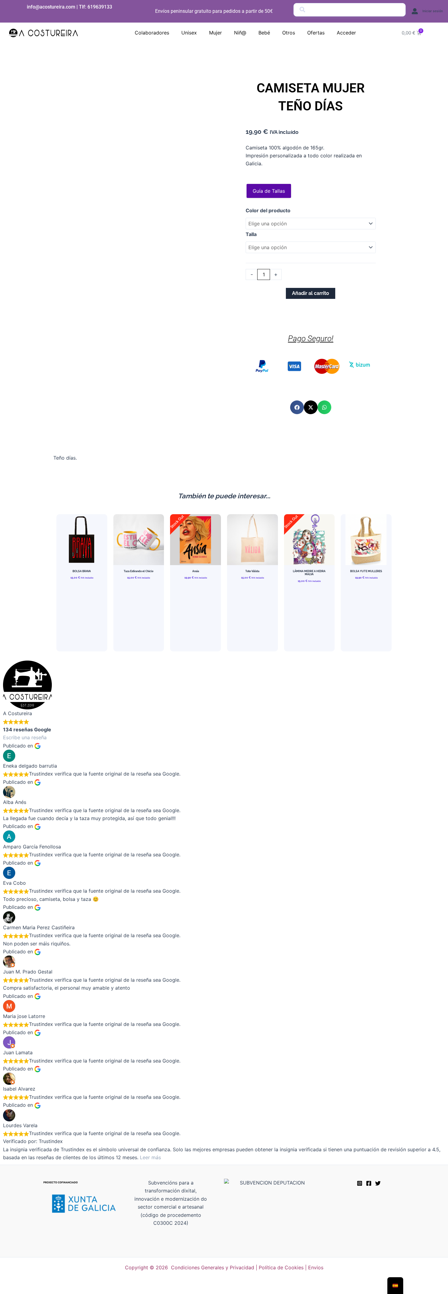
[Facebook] (369, 1183)
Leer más (150, 1157)
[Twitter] (378, 1183)
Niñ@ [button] (240, 33)
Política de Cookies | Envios (291, 1267)
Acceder (346, 33)
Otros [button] (288, 33)
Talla (251, 234)
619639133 (99, 7)
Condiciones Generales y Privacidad (212, 1267)
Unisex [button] (189, 33)
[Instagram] (359, 1183)
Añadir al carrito (310, 293)
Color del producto (268, 210)
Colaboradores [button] (152, 33)
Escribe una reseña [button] (25, 737)
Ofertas (316, 33)
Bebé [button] (264, 33)
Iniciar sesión (432, 11)
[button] (297, 407)
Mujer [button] (215, 33)
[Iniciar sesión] (415, 11)
